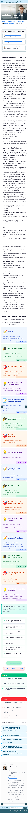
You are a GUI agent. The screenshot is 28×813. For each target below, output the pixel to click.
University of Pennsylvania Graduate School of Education (17, 777)
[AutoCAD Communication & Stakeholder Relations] (14, 404)
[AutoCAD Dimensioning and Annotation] (14, 439)
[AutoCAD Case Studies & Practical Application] (14, 387)
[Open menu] (26, 2)
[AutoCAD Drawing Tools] (14, 456)
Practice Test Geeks (5, 811)
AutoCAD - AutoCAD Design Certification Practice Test (11, 1)
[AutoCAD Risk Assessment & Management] (14, 576)
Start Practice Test (15, 663)
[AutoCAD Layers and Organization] (14, 472)
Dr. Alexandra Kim (9, 23)
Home (4, 21)
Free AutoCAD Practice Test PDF (14, 669)
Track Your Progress (5, 807)
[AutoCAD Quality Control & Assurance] (14, 523)
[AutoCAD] (14, 335)
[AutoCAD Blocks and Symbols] (14, 352)
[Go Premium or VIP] (21, 2)
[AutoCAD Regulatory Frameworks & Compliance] (14, 542)
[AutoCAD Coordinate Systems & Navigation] (14, 422)
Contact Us (16, 810)
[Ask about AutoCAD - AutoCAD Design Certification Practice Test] (2, 804)
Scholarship (21, 810)
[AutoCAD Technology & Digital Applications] (14, 593)
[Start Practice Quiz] (26, 406)
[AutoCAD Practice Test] (14, 489)
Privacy (17, 811)
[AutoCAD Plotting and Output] (14, 370)
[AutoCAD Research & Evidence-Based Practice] (14, 560)
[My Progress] (23, 2)
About (11, 810)
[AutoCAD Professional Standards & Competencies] (14, 506)
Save (25, 807)
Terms (21, 811)
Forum (25, 810)
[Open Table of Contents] (2, 406)
